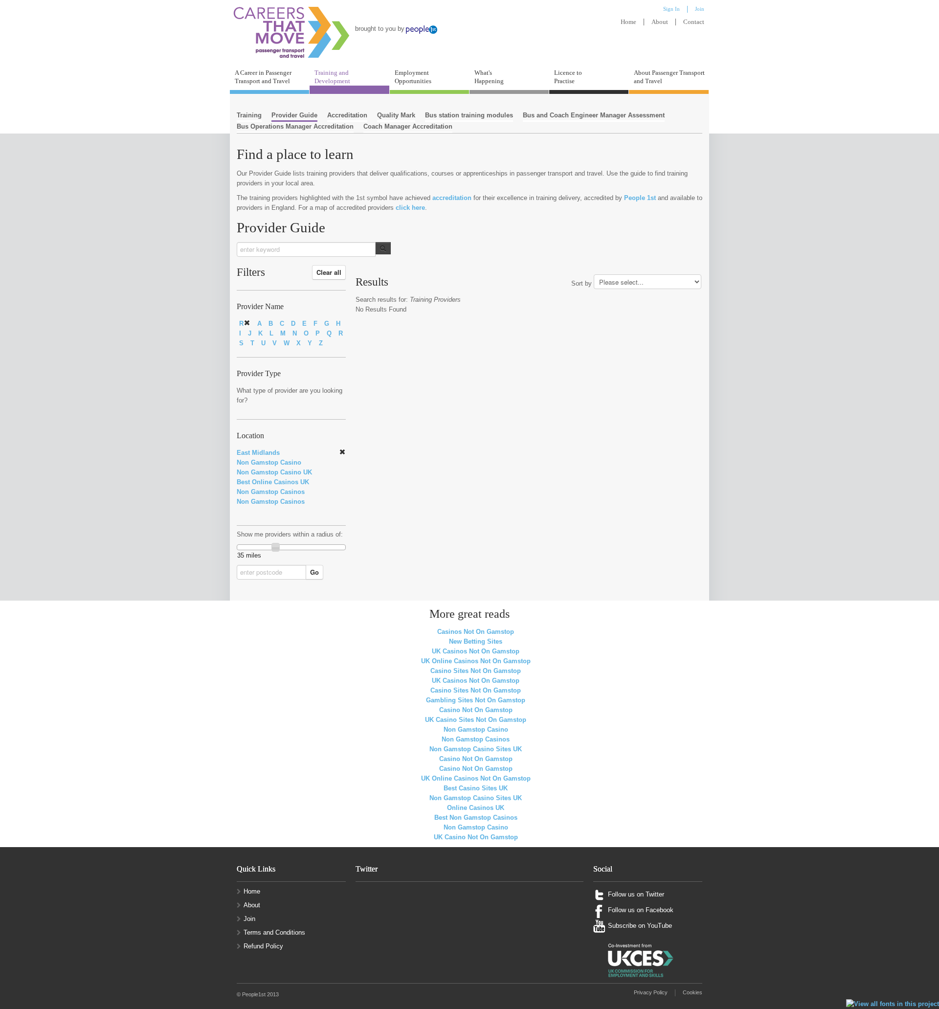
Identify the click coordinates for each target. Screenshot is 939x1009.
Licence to (568, 77)
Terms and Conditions (274, 932)
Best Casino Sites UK (476, 788)
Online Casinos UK (475, 807)
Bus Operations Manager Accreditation (295, 126)
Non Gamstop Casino (269, 462)
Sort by (581, 283)
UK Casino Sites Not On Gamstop (475, 719)
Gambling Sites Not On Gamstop (475, 700)
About (659, 22)
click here (410, 207)
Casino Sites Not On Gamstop (475, 670)
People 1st (640, 198)
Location (250, 435)
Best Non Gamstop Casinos (475, 817)
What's (489, 77)
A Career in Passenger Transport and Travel (263, 77)
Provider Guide (294, 115)
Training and (332, 77)
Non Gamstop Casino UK (274, 472)
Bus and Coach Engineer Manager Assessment (594, 115)
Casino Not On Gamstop (476, 710)
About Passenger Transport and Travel (669, 77)
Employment (413, 77)
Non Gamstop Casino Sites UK (475, 749)
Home (628, 22)
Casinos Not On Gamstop (475, 631)
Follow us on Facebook (640, 910)
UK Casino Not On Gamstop (476, 837)
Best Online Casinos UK (273, 482)
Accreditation (347, 115)
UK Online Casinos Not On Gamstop (476, 661)
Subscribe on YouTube (640, 925)
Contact (693, 22)
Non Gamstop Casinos (271, 491)
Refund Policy (263, 946)
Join (249, 918)
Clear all (328, 272)
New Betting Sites (475, 641)
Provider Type (259, 373)
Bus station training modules (469, 115)
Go (314, 572)
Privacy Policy (651, 992)
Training (249, 115)
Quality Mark (396, 115)
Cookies (692, 992)
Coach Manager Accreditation (407, 126)
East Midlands (258, 452)
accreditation (451, 198)
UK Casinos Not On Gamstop (475, 651)
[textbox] (306, 249)
